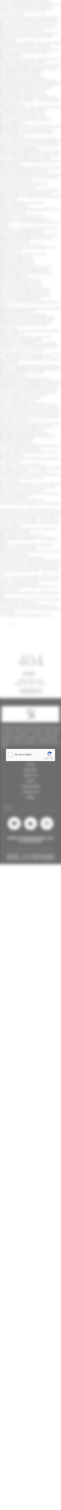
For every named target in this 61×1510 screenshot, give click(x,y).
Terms (51, 758)
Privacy (46, 758)
